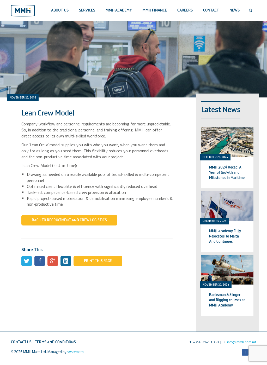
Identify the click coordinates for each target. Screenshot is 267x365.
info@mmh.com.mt (241, 342)
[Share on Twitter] (26, 261)
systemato (75, 351)
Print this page (98, 261)
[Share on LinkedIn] (65, 261)
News (234, 10)
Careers (185, 10)
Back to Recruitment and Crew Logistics (69, 220)
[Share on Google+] (52, 261)
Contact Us (21, 342)
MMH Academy (119, 10)
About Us (60, 10)
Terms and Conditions (55, 342)
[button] (250, 10)
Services (87, 10)
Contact (211, 10)
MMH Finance (154, 10)
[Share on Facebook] (39, 261)
